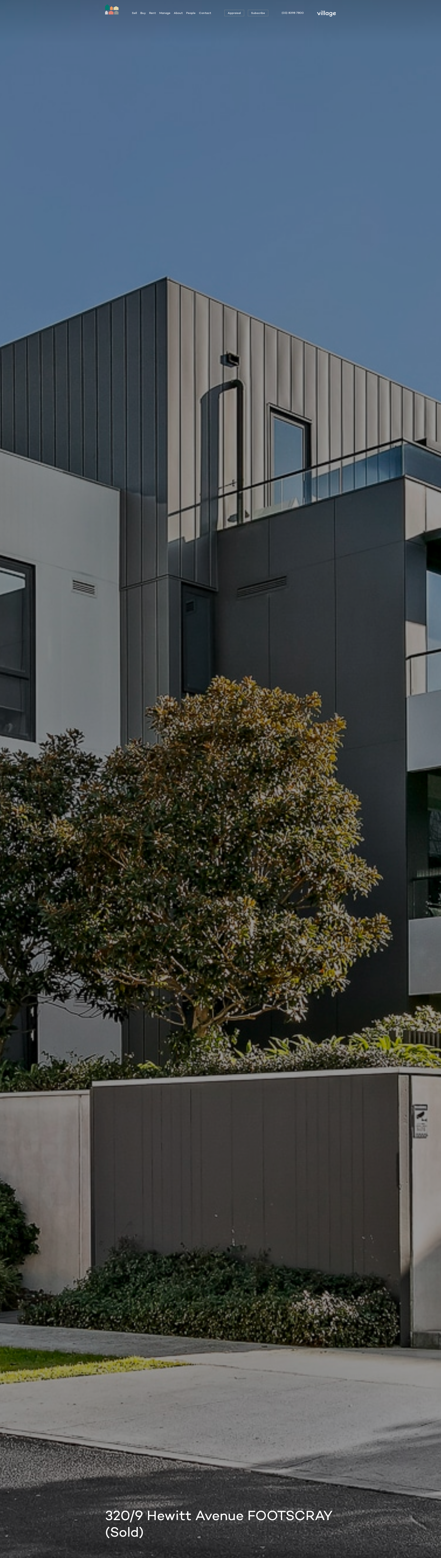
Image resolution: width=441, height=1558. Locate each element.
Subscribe (258, 13)
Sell (134, 13)
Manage (164, 13)
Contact (205, 13)
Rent (152, 13)
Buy (143, 13)
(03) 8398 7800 (293, 12)
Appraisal (234, 13)
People (191, 13)
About (178, 13)
